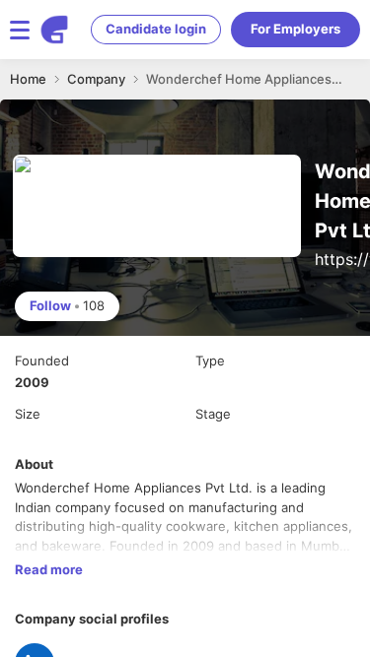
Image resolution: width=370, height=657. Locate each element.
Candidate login (156, 28)
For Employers (295, 28)
